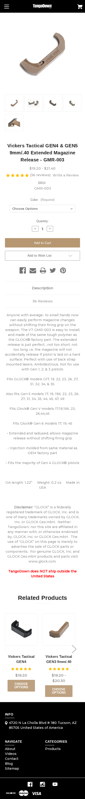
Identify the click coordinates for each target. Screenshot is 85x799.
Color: (42, 200)
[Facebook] (22, 270)
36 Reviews (42, 301)
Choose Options (21, 685)
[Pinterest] (63, 270)
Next (74, 649)
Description (42, 288)
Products (53, 749)
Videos (11, 754)
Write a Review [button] (66, 175)
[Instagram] (42, 784)
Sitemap (12, 768)
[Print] (43, 270)
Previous (6, 649)
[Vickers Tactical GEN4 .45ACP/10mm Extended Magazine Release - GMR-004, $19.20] (21, 629)
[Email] (33, 270)
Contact (11, 759)
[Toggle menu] (6, 6)
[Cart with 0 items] (80, 7)
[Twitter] (53, 270)
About (10, 749)
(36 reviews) (40, 175)
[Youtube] (55, 784)
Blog (9, 763)
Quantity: (42, 221)
